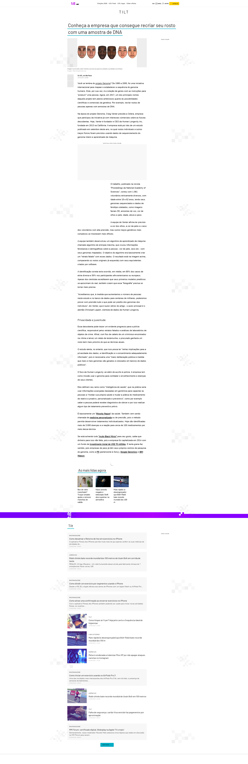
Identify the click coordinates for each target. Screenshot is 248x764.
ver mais (105, 745)
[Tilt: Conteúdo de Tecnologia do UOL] (73, 3)
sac (153, 3)
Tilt (124, 12)
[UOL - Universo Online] (77, 4)
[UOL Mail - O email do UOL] (158, 3)
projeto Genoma (103, 83)
